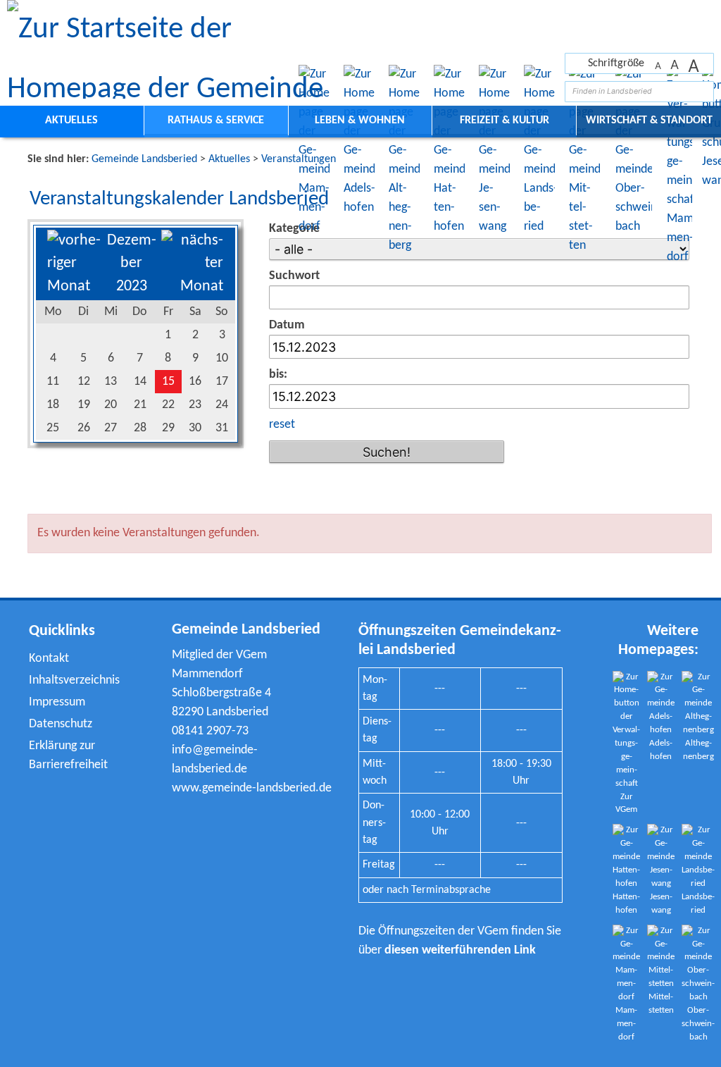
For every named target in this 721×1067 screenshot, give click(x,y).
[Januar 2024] (192, 286)
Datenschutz (60, 724)
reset (282, 424)
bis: (278, 374)
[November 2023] (74, 286)
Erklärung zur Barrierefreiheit (68, 755)
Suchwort (294, 276)
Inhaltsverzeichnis (74, 680)
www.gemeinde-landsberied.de (252, 788)
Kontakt (49, 658)
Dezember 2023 (131, 263)
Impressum (57, 702)
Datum (287, 325)
